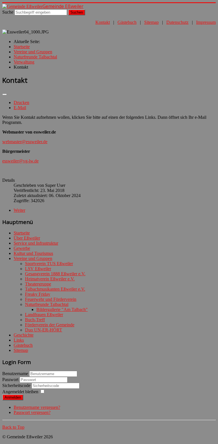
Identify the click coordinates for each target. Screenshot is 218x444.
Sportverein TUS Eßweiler (49, 263)
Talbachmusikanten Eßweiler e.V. (55, 289)
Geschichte (23, 335)
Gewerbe (22, 248)
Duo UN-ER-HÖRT (43, 329)
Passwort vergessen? (32, 412)
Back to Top (13, 427)
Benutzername (15, 373)
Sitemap (151, 22)
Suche (7, 12)
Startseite (22, 233)
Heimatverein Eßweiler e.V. (50, 278)
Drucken (21, 102)
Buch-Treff (35, 319)
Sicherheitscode (17, 385)
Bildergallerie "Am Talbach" (62, 309)
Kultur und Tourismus (33, 253)
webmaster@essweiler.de (24, 141)
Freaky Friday (37, 294)
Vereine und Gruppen (33, 258)
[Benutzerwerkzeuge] (4, 94)
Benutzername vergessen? (37, 407)
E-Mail (20, 107)
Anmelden (13, 397)
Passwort (11, 379)
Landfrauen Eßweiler (44, 314)
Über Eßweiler (27, 238)
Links (19, 340)
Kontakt (102, 22)
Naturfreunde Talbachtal (46, 304)
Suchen (76, 12)
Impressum (206, 22)
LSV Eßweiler (38, 268)
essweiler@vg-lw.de (20, 160)
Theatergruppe (38, 284)
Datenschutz (177, 22)
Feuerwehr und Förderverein (50, 299)
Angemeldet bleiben (20, 391)
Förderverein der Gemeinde (49, 324)
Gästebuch (127, 22)
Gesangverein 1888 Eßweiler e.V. (55, 273)
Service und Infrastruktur (36, 243)
